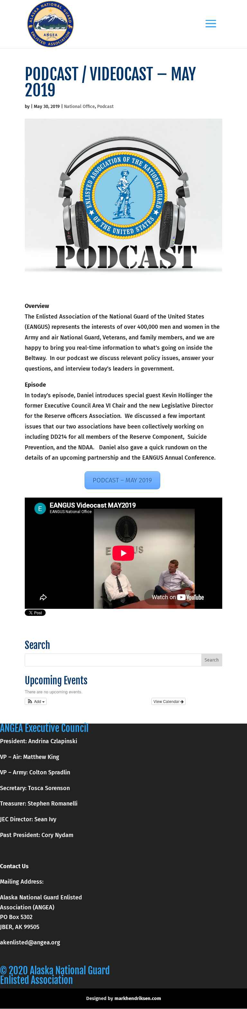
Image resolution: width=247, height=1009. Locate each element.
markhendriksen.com (137, 998)
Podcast (105, 106)
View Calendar (166, 701)
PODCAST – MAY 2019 (122, 480)
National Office (79, 106)
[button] (36, 701)
